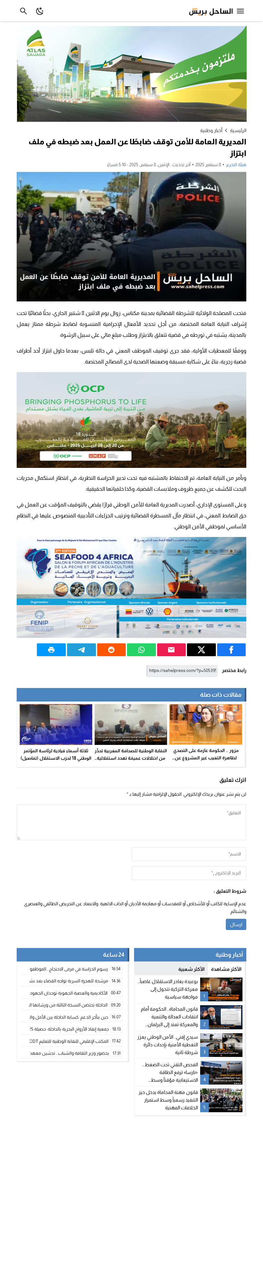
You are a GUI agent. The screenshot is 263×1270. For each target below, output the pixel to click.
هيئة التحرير (236, 164)
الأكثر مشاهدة (226, 969)
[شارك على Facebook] (231, 650)
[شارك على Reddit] (111, 650)
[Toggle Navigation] (242, 10)
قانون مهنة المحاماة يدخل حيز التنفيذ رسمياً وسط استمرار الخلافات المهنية (168, 1099)
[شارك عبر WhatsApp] (141, 650)
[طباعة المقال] (51, 650)
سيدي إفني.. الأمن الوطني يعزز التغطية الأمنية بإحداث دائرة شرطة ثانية (167, 1044)
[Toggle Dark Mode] (40, 10)
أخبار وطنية (211, 130)
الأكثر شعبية (191, 969)
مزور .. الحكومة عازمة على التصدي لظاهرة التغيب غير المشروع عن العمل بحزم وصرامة (206, 758)
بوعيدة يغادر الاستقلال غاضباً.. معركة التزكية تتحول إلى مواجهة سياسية (168, 989)
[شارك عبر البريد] (171, 650)
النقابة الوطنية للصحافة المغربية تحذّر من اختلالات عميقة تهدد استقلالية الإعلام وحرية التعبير (131, 758)
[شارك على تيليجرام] (81, 650)
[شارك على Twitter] (201, 650)
